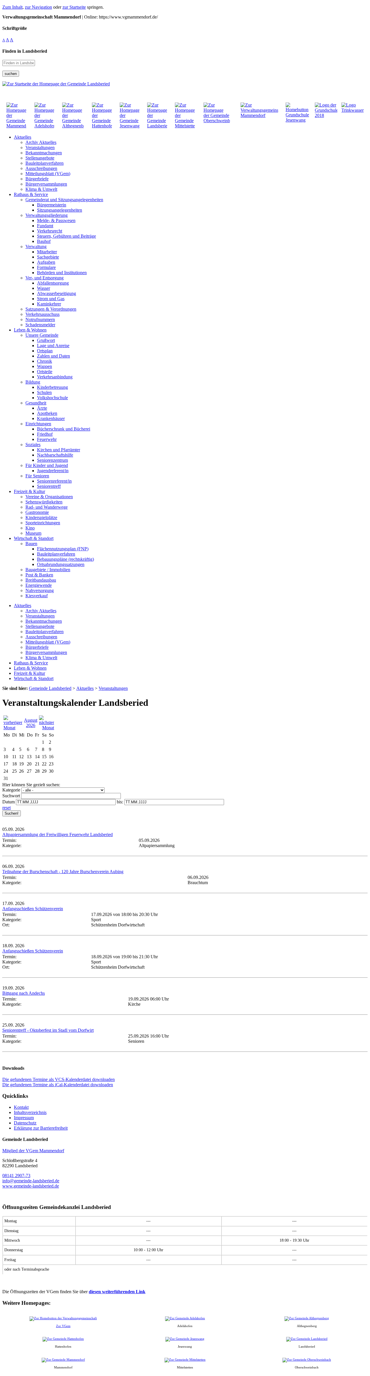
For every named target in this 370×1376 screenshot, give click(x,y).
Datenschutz (25, 1122)
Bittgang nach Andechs (23, 993)
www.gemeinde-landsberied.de (30, 1185)
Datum (8, 801)
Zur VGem (63, 1326)
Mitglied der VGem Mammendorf (33, 1150)
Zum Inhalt (12, 7)
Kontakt (21, 1107)
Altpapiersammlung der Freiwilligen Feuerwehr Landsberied (57, 834)
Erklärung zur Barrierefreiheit (41, 1128)
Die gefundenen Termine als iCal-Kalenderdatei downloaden (57, 1084)
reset (6, 807)
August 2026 (30, 723)
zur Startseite (74, 7)
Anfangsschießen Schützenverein (32, 908)
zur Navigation (38, 7)
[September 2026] (46, 727)
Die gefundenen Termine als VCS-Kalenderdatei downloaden (58, 1079)
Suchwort (11, 795)
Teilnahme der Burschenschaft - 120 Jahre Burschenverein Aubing (62, 871)
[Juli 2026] (12, 727)
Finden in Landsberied (24, 51)
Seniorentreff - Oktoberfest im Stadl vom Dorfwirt (48, 1030)
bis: (120, 801)
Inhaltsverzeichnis (30, 1112)
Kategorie (11, 789)
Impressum (24, 1117)
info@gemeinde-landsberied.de (30, 1180)
